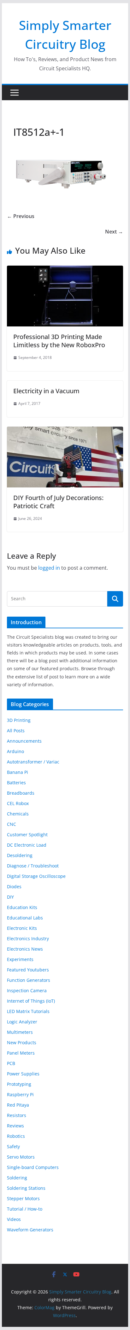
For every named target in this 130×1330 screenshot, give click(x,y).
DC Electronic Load (26, 845)
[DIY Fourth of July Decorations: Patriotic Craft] (65, 431)
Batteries (16, 783)
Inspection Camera (27, 990)
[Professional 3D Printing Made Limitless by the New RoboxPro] (65, 270)
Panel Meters (21, 1053)
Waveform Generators (30, 1230)
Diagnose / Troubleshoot (33, 866)
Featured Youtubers (28, 970)
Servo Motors (21, 1157)
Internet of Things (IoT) (31, 1001)
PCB (11, 1063)
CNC (11, 824)
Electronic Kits (22, 928)
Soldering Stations (26, 1188)
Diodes (14, 887)
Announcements (24, 741)
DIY (10, 897)
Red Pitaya (18, 1105)
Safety (13, 1146)
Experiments (20, 959)
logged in (49, 567)
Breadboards (20, 793)
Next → (114, 231)
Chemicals (18, 814)
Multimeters (20, 1032)
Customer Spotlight (27, 835)
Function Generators (28, 980)
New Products (21, 1042)
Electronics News (25, 949)
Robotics (16, 1136)
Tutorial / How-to (24, 1209)
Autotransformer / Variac (33, 762)
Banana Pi (17, 772)
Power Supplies (23, 1074)
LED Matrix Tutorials (28, 1011)
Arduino (15, 751)
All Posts (16, 731)
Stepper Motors (23, 1198)
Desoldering (19, 855)
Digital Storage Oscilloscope (36, 876)
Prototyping (19, 1084)
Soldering (17, 1178)
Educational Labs (25, 918)
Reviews (15, 1126)
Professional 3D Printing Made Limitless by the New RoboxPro (59, 340)
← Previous (20, 216)
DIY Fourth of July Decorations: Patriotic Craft (58, 501)
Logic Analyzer (22, 1022)
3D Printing (19, 720)
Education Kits (22, 907)
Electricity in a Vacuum (46, 391)
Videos (14, 1219)
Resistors (16, 1115)
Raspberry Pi (20, 1094)
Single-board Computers (33, 1167)
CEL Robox (18, 803)
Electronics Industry (28, 938)
